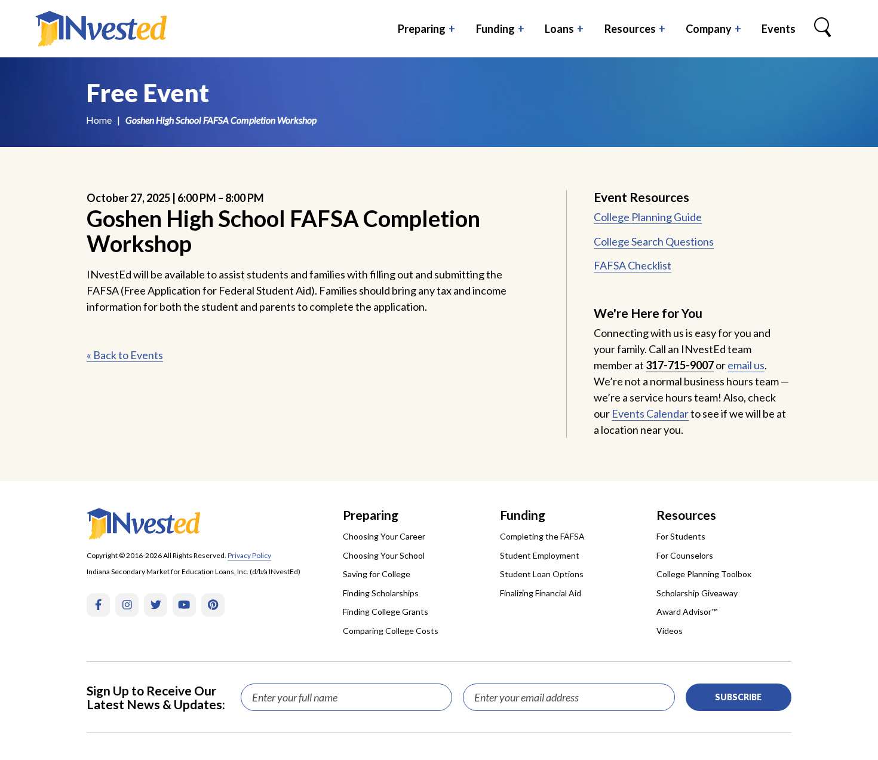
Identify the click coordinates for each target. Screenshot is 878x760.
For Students (680, 536)
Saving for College (376, 574)
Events (779, 28)
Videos (669, 631)
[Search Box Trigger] (822, 29)
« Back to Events (125, 354)
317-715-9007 (680, 365)
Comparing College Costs (390, 631)
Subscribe (738, 697)
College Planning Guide (648, 216)
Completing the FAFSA (542, 536)
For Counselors (684, 555)
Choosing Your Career (384, 536)
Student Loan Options (542, 574)
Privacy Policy (249, 555)
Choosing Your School (384, 555)
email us (746, 365)
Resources (630, 28)
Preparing (422, 28)
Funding (495, 28)
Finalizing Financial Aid (540, 593)
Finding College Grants (385, 611)
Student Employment (539, 555)
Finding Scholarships (381, 593)
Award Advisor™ (686, 611)
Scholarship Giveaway (697, 593)
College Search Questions (654, 241)
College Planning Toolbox (703, 574)
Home (99, 119)
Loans (559, 28)
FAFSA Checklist (632, 265)
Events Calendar (650, 413)
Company (709, 28)
